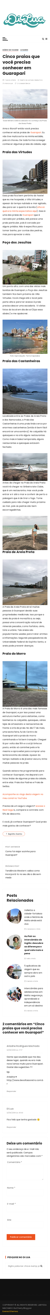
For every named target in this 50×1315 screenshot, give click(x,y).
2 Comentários (23, 83)
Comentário (14, 1162)
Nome (11, 1187)
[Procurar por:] (25, 1266)
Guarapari (35, 132)
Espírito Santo (15, 833)
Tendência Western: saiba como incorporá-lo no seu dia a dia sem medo (23, 874)
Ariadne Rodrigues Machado (23, 1046)
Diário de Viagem (10, 50)
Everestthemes (10, 1311)
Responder (11, 1091)
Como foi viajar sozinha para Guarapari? (20, 853)
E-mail (11, 1203)
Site (9, 1219)
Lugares (24, 50)
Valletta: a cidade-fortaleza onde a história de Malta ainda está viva (33, 917)
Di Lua (10, 83)
